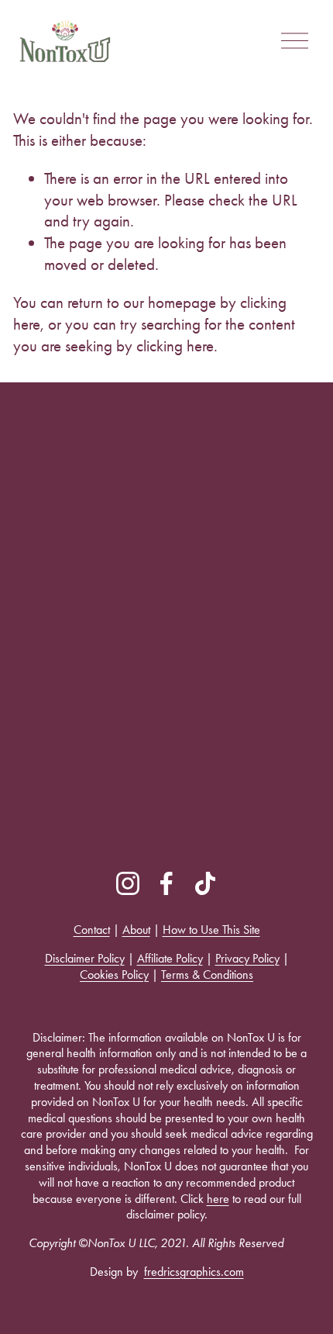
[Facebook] (166, 883)
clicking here (175, 345)
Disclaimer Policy (85, 958)
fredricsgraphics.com (194, 1271)
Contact (92, 929)
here (218, 1198)
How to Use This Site (211, 929)
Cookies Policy (114, 974)
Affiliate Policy (170, 958)
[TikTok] (205, 883)
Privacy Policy (247, 958)
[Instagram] (127, 883)
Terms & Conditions (207, 974)
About (136, 929)
